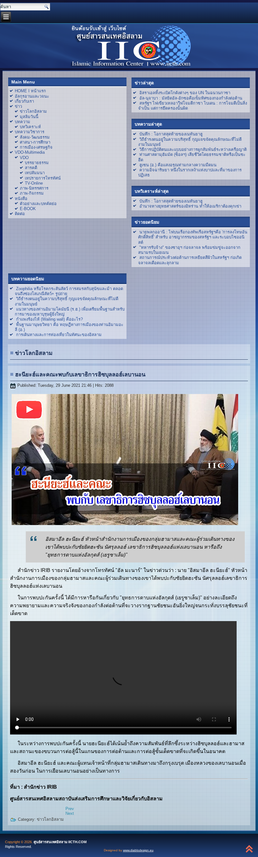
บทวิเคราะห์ (30, 126)
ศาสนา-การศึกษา (35, 142)
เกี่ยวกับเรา (24, 101)
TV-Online (34, 183)
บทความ (22, 121)
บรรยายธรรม (37, 162)
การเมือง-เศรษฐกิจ (36, 147)
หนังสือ (21, 198)
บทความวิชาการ (29, 131)
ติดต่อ (20, 213)
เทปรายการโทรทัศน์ (43, 178)
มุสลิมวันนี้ (29, 116)
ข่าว (18, 106)
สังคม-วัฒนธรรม (35, 137)
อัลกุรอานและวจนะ (32, 96)
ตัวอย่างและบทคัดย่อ (38, 203)
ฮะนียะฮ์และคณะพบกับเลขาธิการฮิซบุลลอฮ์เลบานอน (80, 374)
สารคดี (31, 167)
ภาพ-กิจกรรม (32, 193)
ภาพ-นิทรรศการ (34, 188)
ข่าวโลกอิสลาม (33, 111)
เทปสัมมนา (35, 172)
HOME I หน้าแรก (30, 91)
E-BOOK (28, 208)
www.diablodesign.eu (138, 850)
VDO (24, 157)
